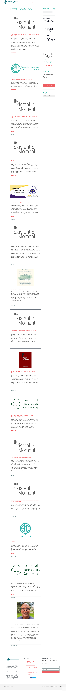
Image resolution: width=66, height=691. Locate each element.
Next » (31, 648)
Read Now (49, 65)
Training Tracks (32, 2)
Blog (56, 2)
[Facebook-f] (31, 678)
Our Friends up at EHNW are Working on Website (20, 580)
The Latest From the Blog (31, 667)
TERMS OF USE (6, 688)
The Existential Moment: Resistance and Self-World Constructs (23, 330)
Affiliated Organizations (31, 672)
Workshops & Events (30, 665)
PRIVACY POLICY (11, 688)
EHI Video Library (29, 669)
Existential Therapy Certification (30, 662)
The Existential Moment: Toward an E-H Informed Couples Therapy (24, 243)
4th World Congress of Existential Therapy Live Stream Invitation (23, 202)
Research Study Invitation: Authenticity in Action (20, 289)
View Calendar (45, 44)
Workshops (45, 2)
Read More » (13, 52)
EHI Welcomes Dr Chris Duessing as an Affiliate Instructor (22, 622)
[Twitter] (33, 678)
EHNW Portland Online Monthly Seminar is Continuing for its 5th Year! (51, 23)
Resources (51, 2)
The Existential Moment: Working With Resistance (21, 457)
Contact (60, 2)
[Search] (53, 12)
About (27, 2)
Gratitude (13, 541)
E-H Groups (40, 2)
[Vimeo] (35, 678)
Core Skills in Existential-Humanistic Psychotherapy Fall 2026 (51, 40)
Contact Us (28, 674)
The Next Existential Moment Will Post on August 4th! (21, 79)
